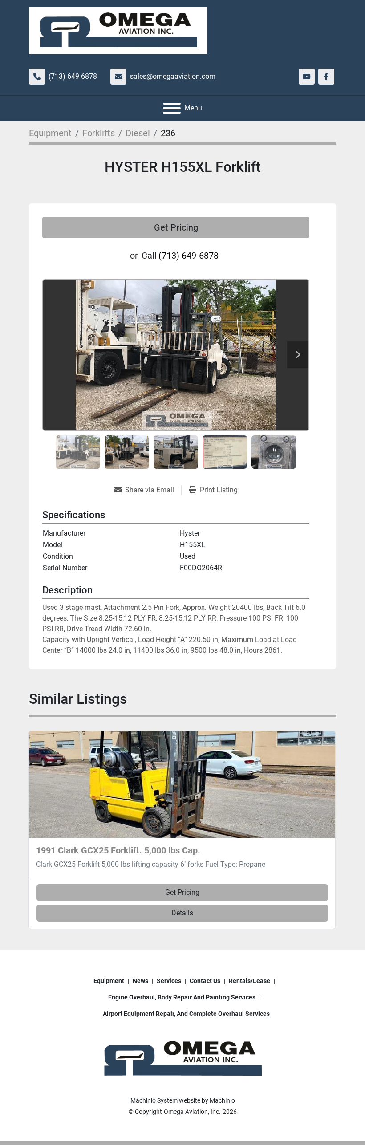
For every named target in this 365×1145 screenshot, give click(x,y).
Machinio (222, 1100)
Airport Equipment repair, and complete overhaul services (186, 1013)
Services (169, 980)
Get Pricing (176, 227)
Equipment (108, 980)
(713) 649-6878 (73, 76)
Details (182, 913)
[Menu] (172, 108)
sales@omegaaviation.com (172, 76)
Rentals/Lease (249, 980)
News (140, 980)
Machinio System (154, 1100)
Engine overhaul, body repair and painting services (182, 997)
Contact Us (205, 980)
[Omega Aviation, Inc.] (182, 1058)
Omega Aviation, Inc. (192, 1111)
